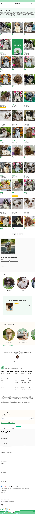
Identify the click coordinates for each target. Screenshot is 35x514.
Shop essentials (3, 457)
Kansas (16, 378)
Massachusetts (23, 382)
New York (22, 387)
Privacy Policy (3, 494)
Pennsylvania (23, 389)
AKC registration (3, 465)
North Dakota (17, 387)
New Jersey (23, 385)
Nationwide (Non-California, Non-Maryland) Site (7, 501)
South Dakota (17, 391)
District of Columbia (24, 376)
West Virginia (30, 392)
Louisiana (29, 382)
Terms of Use (3, 492)
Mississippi (30, 384)
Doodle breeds (9, 342)
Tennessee (30, 389)
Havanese (9, 290)
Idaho (2, 376)
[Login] (33, 3)
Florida (29, 376)
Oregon (2, 382)
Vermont (22, 392)
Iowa (15, 376)
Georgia (29, 378)
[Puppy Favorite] (10, 23)
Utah (1, 384)
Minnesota (16, 382)
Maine (22, 378)
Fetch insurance (3, 468)
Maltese (23, 290)
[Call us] (31, 3)
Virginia (29, 391)
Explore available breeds (4, 454)
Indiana (16, 375)
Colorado (2, 375)
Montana (2, 378)
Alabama (29, 373)
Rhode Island (23, 391)
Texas (8, 378)
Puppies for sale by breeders (8, 428)
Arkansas (29, 375)
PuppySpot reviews (3, 472)
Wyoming (2, 387)
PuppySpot (2, 428)
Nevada (2, 380)
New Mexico (9, 375)
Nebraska (16, 385)
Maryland (22, 380)
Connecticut (23, 373)
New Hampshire (23, 384)
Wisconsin (16, 392)
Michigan (16, 380)
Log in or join (2, 463)
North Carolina (30, 385)
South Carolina (30, 387)
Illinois (16, 373)
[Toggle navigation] (1, 3)
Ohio (15, 389)
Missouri (16, 384)
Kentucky (29, 380)
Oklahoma (8, 376)
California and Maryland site (5, 499)
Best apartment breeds (23, 342)
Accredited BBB (3, 497)
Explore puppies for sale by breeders (6, 452)
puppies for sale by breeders (18, 368)
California (2, 373)
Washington (3, 385)
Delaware (22, 375)
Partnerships (2, 470)
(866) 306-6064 (4, 438)
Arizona (8, 373)
